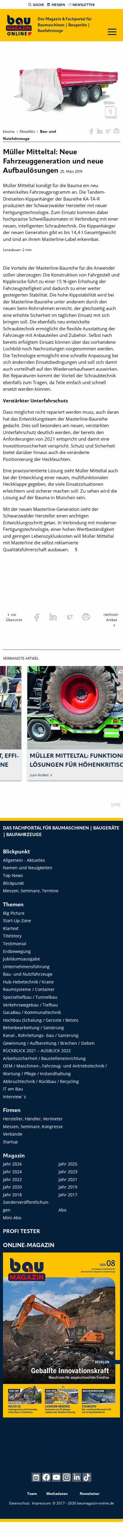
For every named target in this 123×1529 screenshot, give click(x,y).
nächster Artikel (111, 617)
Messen (58, 5)
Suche (38, 5)
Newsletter (84, 5)
